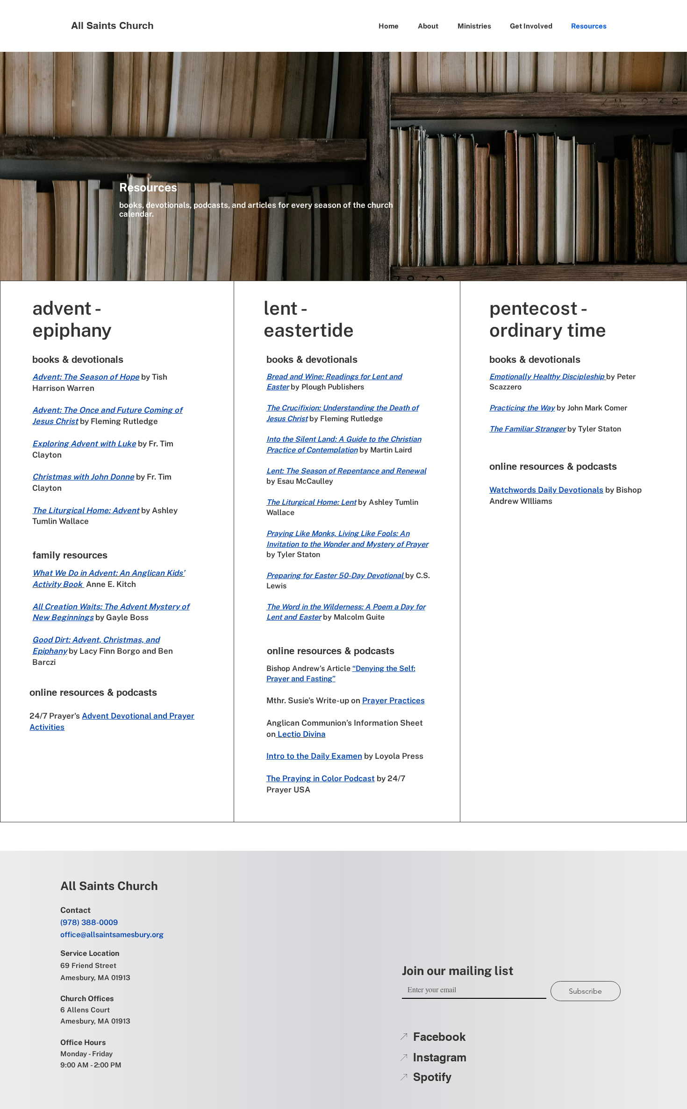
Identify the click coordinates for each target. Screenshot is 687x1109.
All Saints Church (112, 25)
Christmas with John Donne (83, 476)
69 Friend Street (88, 965)
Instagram (439, 1057)
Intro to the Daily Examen (314, 756)
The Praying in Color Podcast (320, 778)
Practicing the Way (522, 407)
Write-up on (339, 700)
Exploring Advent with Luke (84, 443)
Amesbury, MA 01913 (95, 978)
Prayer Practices (393, 700)
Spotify (432, 1076)
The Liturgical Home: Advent (85, 510)
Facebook (439, 1036)
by (85, 421)
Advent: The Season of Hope (85, 376)
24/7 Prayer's (55, 715)
